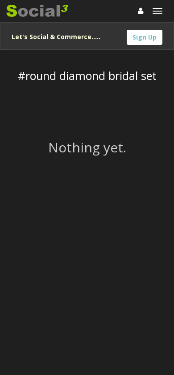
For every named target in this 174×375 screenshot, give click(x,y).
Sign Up (145, 37)
